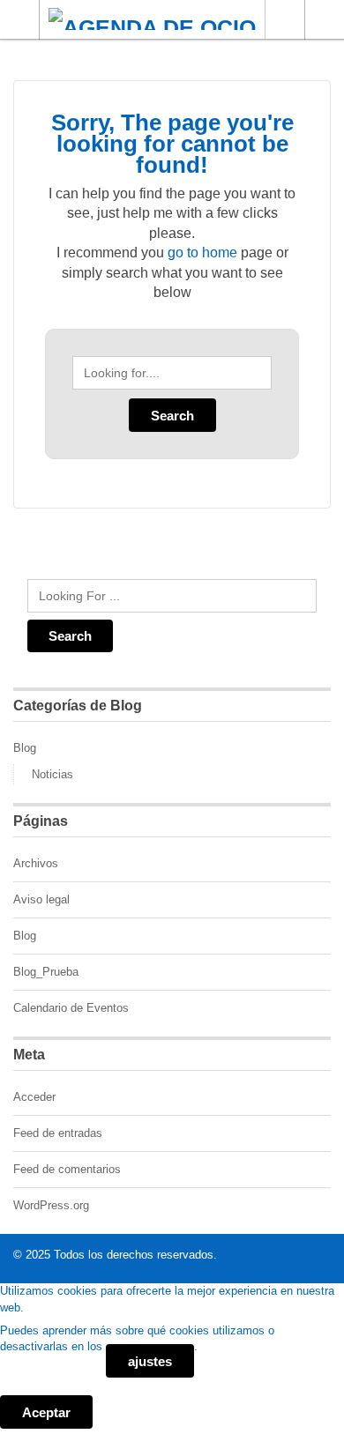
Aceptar (46, 1412)
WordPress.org (51, 1205)
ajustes (150, 1361)
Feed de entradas (57, 1133)
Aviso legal (41, 899)
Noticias (52, 774)
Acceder (34, 1096)
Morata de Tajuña (284, 19)
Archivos (35, 863)
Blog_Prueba (46, 971)
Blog (24, 747)
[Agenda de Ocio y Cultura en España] (155, 19)
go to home (202, 252)
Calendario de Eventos (71, 1007)
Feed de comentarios (67, 1169)
